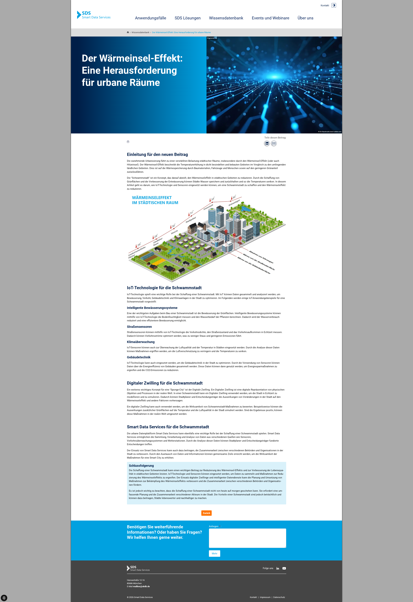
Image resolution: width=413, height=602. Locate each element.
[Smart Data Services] (128, 32)
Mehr (214, 553)
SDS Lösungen (188, 18)
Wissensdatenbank (226, 18)
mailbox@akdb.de (141, 586)
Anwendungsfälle (150, 18)
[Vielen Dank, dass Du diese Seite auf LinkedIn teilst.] (267, 143)
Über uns (305, 18)
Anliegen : (215, 526)
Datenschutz (279, 597)
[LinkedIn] (278, 568)
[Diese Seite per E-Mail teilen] (274, 143)
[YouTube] (284, 568)
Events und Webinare (270, 18)
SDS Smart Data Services (95, 15)
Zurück (206, 513)
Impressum (265, 597)
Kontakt (325, 5)
